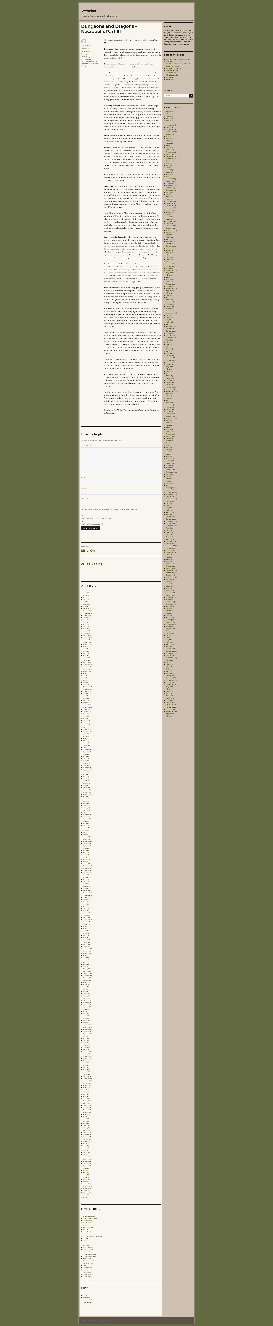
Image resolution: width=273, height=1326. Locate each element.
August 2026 (86, 593)
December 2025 (87, 611)
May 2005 (86, 1094)
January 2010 (87, 971)
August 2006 (86, 1061)
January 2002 (87, 1184)
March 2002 (86, 1179)
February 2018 (87, 765)
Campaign (90, 57)
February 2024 (87, 660)
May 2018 (86, 758)
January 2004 (87, 1130)
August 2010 (86, 955)
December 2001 (87, 1186)
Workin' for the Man (88, 1274)
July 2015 (86, 823)
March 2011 (86, 940)
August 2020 (86, 734)
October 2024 (87, 642)
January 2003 (87, 1157)
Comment (86, 446)
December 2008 (87, 1000)
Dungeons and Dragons (89, 63)
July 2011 (86, 931)
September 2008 (87, 1007)
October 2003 (87, 1137)
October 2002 (87, 1164)
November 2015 (87, 814)
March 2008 (86, 1020)
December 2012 (87, 893)
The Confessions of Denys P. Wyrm (178, 59)
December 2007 (87, 1027)
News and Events (88, 1252)
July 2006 (86, 1063)
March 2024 (86, 658)
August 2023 (86, 673)
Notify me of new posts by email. (92, 524)
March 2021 (86, 720)
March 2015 (86, 832)
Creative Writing (87, 52)
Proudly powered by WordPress (99, 1321)
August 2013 (86, 875)
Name (84, 478)
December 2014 (87, 839)
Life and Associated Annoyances (92, 1236)
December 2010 (87, 946)
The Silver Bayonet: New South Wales (178, 64)
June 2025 (86, 624)
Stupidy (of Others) (88, 1263)
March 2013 (86, 886)
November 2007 (87, 1029)
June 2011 (86, 933)
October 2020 (87, 729)
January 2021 (87, 725)
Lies (84, 1234)
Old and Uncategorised (89, 1256)
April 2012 (86, 911)
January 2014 (87, 864)
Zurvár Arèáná (87, 1276)
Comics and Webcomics (90, 1218)
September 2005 (87, 1085)
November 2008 (87, 1002)
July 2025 (86, 622)
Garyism (169, 62)
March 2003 (86, 1152)
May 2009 (86, 989)
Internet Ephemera (88, 1227)
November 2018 (87, 749)
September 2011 (87, 926)
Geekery (84, 54)
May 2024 (86, 653)
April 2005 (86, 1096)
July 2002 (86, 1170)
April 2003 (86, 1150)
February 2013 (87, 888)
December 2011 (87, 920)
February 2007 (87, 1047)
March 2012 (86, 913)
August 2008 (86, 1009)
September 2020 (87, 732)
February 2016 (87, 808)
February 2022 (87, 702)
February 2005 (87, 1101)
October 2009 (87, 978)
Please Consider (87, 1258)
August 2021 (86, 714)
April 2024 (86, 655)
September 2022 (87, 694)
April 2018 (86, 761)
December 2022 (87, 687)
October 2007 (87, 1031)
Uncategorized (87, 1270)
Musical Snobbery (88, 1247)
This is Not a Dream (172, 66)
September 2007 (87, 1034)
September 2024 (87, 644)
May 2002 (86, 1175)
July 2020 (86, 736)
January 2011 (87, 944)
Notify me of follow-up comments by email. (96, 518)
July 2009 (86, 984)
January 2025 (87, 635)
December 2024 (87, 638)
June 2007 (86, 1038)
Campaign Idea (86, 59)
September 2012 (87, 899)
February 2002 (87, 1181)
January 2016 (87, 810)
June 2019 (86, 741)
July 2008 (86, 1011)
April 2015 (86, 830)
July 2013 (86, 877)
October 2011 (87, 924)
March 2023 (86, 680)
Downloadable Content (89, 1223)
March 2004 (86, 1125)
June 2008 (86, 1014)
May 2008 (86, 1016)
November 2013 (87, 868)
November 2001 (87, 1188)
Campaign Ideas (87, 61)
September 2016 (87, 794)
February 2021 (87, 723)
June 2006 (86, 1065)
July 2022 (86, 696)
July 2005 (86, 1090)
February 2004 (87, 1128)
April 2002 (86, 1177)
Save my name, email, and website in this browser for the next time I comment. (111, 510)
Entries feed (86, 1298)
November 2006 (87, 1054)
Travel (84, 1265)
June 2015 (86, 826)
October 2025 (87, 615)
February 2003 (87, 1155)
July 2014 (86, 850)
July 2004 (86, 1117)
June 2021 (86, 716)
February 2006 (87, 1074)
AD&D (83, 57)
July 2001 (86, 1197)
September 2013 (87, 873)
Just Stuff (85, 1229)
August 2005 (86, 1087)
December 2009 (87, 973)
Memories (86, 1245)
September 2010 (87, 953)
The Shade (169, 77)
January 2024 (87, 662)
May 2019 (86, 743)
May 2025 (86, 626)
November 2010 (87, 949)
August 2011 (86, 929)
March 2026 (86, 604)
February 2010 (87, 969)
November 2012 (87, 895)
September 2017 (87, 770)
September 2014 (87, 846)
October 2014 (87, 843)
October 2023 (87, 669)
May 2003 (86, 1148)
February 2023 (87, 682)
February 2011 (87, 942)
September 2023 (87, 671)
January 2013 (87, 890)
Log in (85, 1295)
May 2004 (86, 1121)
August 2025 (86, 620)
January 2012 (87, 917)
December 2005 (87, 1078)
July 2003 (86, 1143)
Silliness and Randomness (90, 1261)
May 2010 (86, 962)
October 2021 (87, 709)
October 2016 (87, 792)
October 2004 (87, 1110)
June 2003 (86, 1146)
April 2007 (86, 1043)
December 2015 (87, 812)
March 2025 (86, 631)
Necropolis (85, 66)
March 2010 (86, 967)
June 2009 (86, 987)
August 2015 (86, 821)
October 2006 (87, 1056)
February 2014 (87, 861)
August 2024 (86, 647)
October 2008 (87, 1005)
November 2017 (87, 767)
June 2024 (86, 651)
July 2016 (86, 796)
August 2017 (86, 772)
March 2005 (86, 1099)
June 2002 (86, 1172)
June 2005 (86, 1092)
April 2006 (86, 1070)
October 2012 (87, 897)
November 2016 (87, 790)
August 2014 (86, 848)
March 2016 (86, 805)
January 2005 (87, 1103)
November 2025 (87, 613)
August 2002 (86, 1168)
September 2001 (87, 1193)
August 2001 (86, 1195)
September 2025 (87, 617)
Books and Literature (89, 1216)
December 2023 (87, 664)
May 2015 (86, 828)
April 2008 (86, 1018)
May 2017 (86, 779)
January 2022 (87, 705)
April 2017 (86, 781)
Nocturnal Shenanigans (89, 1254)
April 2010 (86, 964)
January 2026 (87, 608)
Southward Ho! (171, 73)
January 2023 (87, 685)
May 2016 (86, 801)
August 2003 (86, 1141)
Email (84, 488)
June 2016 (86, 799)
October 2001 (87, 1190)
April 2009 (86, 991)
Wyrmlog (89, 10)
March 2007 (86, 1045)
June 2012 (86, 906)
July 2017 (86, 774)
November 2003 (87, 1134)
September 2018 (87, 752)
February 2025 (87, 633)
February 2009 (87, 996)
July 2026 (86, 595)
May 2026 (86, 600)
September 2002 (87, 1166)
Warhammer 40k (87, 1272)
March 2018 (86, 763)
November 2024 (87, 640)
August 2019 (86, 738)
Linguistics (86, 1238)
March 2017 (86, 783)
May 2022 (86, 700)
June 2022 (86, 698)
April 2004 (86, 1123)
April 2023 (86, 678)
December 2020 (87, 727)
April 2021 (86, 718)
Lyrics (84, 1241)
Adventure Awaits (172, 75)
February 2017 (87, 785)
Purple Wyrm (85, 46)
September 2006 (87, 1058)
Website (84, 499)
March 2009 (86, 993)
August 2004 (86, 1114)
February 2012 (87, 915)
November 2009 (87, 976)
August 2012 (86, 902)
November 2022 (87, 689)
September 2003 (87, 1139)
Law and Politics (87, 1232)
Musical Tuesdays (88, 1250)
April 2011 (86, 937)
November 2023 (87, 667)
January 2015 (87, 837)
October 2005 (87, 1083)
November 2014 (87, 841)
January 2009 (87, 998)
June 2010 (86, 960)
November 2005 (87, 1081)
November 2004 (87, 1108)
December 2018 (87, 747)
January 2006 (87, 1076)
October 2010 (87, 951)
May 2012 (86, 908)
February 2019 (87, 745)
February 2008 (87, 1023)
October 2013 (87, 870)
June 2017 (86, 776)
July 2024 (86, 649)
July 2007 (86, 1036)
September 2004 (87, 1112)
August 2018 (86, 754)
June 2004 (86, 1119)
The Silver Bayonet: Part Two (175, 68)
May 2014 (86, 855)
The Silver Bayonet (172, 71)
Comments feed (87, 1300)
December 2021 (87, 707)
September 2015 (87, 819)
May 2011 (86, 935)
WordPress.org (87, 1302)
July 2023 (86, 676)
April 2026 (86, 602)
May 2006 (86, 1067)
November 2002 (87, 1161)
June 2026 (86, 597)
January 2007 (87, 1049)
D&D (95, 61)
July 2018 (86, 756)
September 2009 (87, 980)
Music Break (170, 79)
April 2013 (86, 884)
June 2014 (86, 852)
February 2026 (87, 606)
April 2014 (86, 857)
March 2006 (86, 1072)
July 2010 (86, 958)
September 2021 (87, 711)
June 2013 (86, 879)
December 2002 (87, 1159)
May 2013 (86, 882)
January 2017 (87, 788)
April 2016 (86, 803)
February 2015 (87, 835)
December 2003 (87, 1132)
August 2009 (86, 982)
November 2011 (87, 922)
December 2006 (87, 1052)
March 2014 (86, 859)
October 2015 (87, 817)
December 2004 (87, 1105)
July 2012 (86, 904)
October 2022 (87, 691)
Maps (84, 1243)
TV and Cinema (87, 1267)
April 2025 (86, 629)
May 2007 (86, 1040)
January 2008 (87, 1025)
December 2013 (87, 866)
